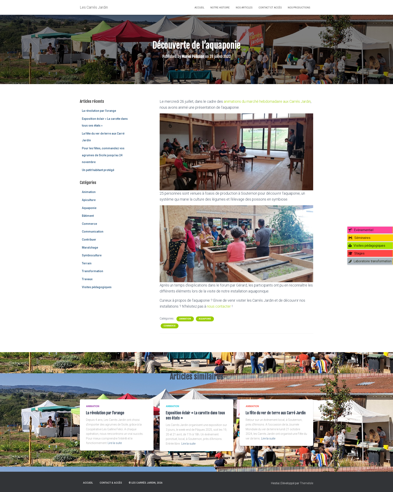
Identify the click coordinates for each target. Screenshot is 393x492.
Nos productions (299, 7)
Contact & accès (111, 482)
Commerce (89, 223)
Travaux (87, 279)
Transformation (92, 271)
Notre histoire (220, 7)
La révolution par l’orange (99, 110)
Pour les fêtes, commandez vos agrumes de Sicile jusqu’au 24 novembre (103, 155)
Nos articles (244, 7)
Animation (89, 192)
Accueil (199, 7)
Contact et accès (270, 7)
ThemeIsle (306, 483)
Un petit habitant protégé (98, 170)
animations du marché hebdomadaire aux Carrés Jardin (267, 101)
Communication (92, 231)
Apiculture (89, 200)
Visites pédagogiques (97, 287)
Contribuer (89, 239)
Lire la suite (115, 443)
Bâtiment (88, 215)
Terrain (86, 263)
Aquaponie (89, 208)
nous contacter (219, 306)
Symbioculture (92, 255)
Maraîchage (90, 247)
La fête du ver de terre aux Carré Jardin (276, 413)
